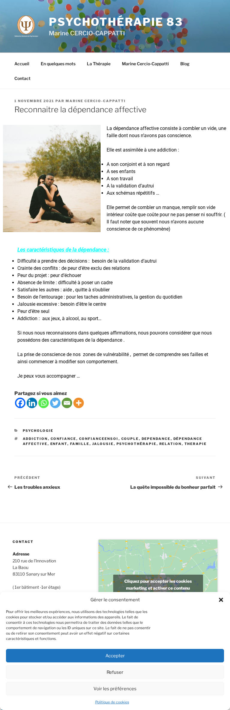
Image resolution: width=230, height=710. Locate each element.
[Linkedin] (32, 403)
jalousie (103, 444)
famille (80, 444)
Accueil (21, 63)
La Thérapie (99, 63)
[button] (221, 600)
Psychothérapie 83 (116, 21)
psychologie (38, 431)
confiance (63, 439)
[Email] (67, 403)
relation (170, 444)
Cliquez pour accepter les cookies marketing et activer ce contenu (158, 585)
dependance (156, 439)
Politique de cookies (112, 702)
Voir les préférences (115, 688)
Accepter (115, 655)
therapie (195, 444)
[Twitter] (55, 403)
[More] (78, 403)
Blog (185, 63)
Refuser (115, 672)
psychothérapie (136, 444)
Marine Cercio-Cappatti (145, 63)
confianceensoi (99, 439)
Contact (22, 78)
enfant (58, 444)
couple (130, 439)
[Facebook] (20, 403)
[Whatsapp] (43, 403)
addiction (35, 439)
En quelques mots (58, 63)
